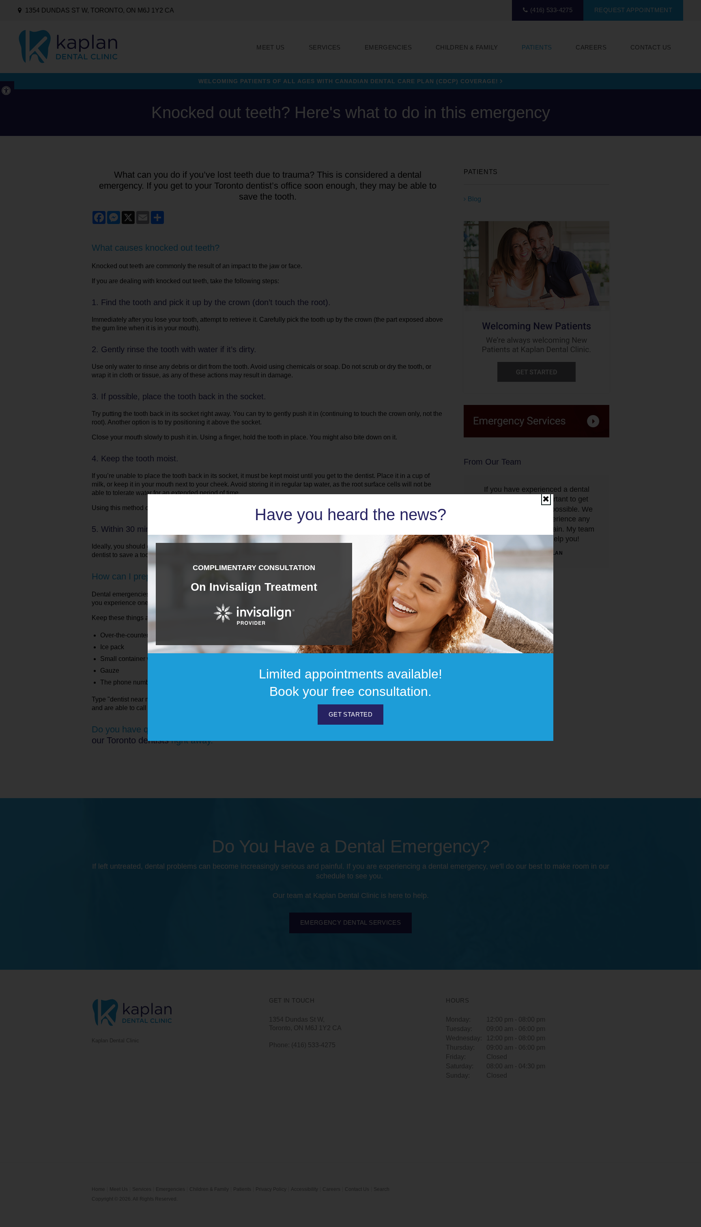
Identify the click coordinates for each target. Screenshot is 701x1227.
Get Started (350, 714)
